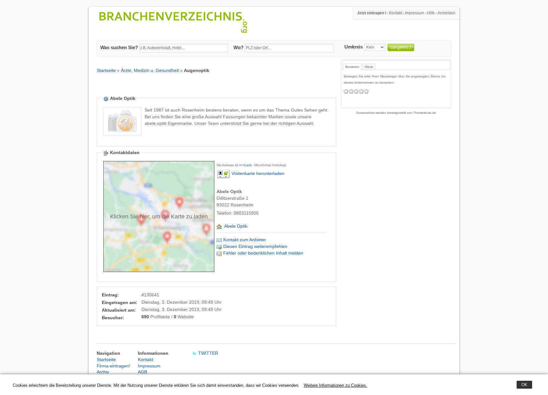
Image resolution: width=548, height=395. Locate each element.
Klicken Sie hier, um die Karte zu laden (159, 216)
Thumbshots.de (424, 112)
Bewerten (352, 66)
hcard (247, 165)
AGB (142, 371)
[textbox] (183, 48)
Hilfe (431, 13)
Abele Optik (235, 226)
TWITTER (208, 353)
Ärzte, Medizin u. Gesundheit (150, 70)
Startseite (106, 70)
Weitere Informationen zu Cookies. (335, 385)
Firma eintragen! (113, 365)
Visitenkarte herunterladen (258, 173)
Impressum (414, 13)
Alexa (369, 66)
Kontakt (395, 13)
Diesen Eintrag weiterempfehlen (255, 246)
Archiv (103, 371)
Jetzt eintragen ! (371, 13)
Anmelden (446, 13)
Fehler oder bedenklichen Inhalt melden (263, 253)
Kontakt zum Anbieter (244, 239)
